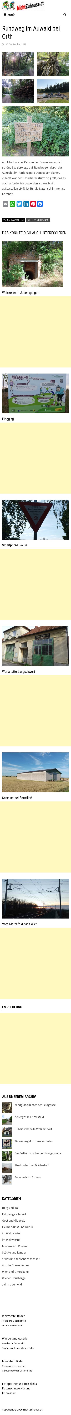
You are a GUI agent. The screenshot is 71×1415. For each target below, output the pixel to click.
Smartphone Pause (15, 545)
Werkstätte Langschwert (18, 672)
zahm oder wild (12, 1284)
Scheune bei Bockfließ (17, 798)
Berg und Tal (10, 1208)
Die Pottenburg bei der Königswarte (37, 1153)
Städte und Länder (14, 1252)
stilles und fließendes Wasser (20, 1259)
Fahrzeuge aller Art (14, 1214)
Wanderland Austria (14, 1338)
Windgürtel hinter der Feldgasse (35, 1105)
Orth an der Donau (38, 219)
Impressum (9, 1393)
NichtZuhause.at (33, 1409)
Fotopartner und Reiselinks (19, 1384)
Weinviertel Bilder (13, 1316)
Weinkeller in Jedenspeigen (20, 293)
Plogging (8, 419)
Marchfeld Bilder (12, 1361)
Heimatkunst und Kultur (17, 1227)
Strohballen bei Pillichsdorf (31, 1165)
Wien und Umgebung (15, 1272)
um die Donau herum (15, 1265)
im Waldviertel (11, 1233)
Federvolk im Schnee (27, 1177)
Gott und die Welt (13, 1220)
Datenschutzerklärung (16, 1388)
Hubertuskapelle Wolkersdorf (33, 1129)
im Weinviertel (11, 1240)
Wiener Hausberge (14, 1278)
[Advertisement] (35, 331)
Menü (11, 14)
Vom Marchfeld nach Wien (19, 924)
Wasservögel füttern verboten (33, 1141)
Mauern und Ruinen (14, 1246)
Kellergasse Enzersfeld (29, 1117)
